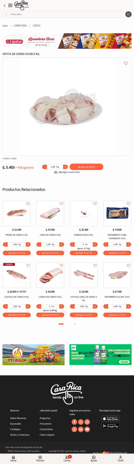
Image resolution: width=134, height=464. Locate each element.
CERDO (36, 25)
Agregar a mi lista (67, 60)
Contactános (46, 429)
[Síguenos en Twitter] (81, 422)
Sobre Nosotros (18, 418)
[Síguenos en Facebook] (74, 422)
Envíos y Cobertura (19, 434)
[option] (67, 106)
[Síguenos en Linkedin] (81, 429)
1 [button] (61, 324)
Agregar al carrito (86, 166)
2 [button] (74, 324)
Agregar (16, 252)
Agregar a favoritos (16, 200)
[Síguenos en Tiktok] (74, 429)
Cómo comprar (47, 434)
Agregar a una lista (68, 172)
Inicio (5, 25)
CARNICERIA (20, 25)
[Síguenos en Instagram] (87, 422)
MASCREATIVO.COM (118, 452)
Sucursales (15, 423)
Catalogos (15, 429)
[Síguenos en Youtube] (87, 429)
